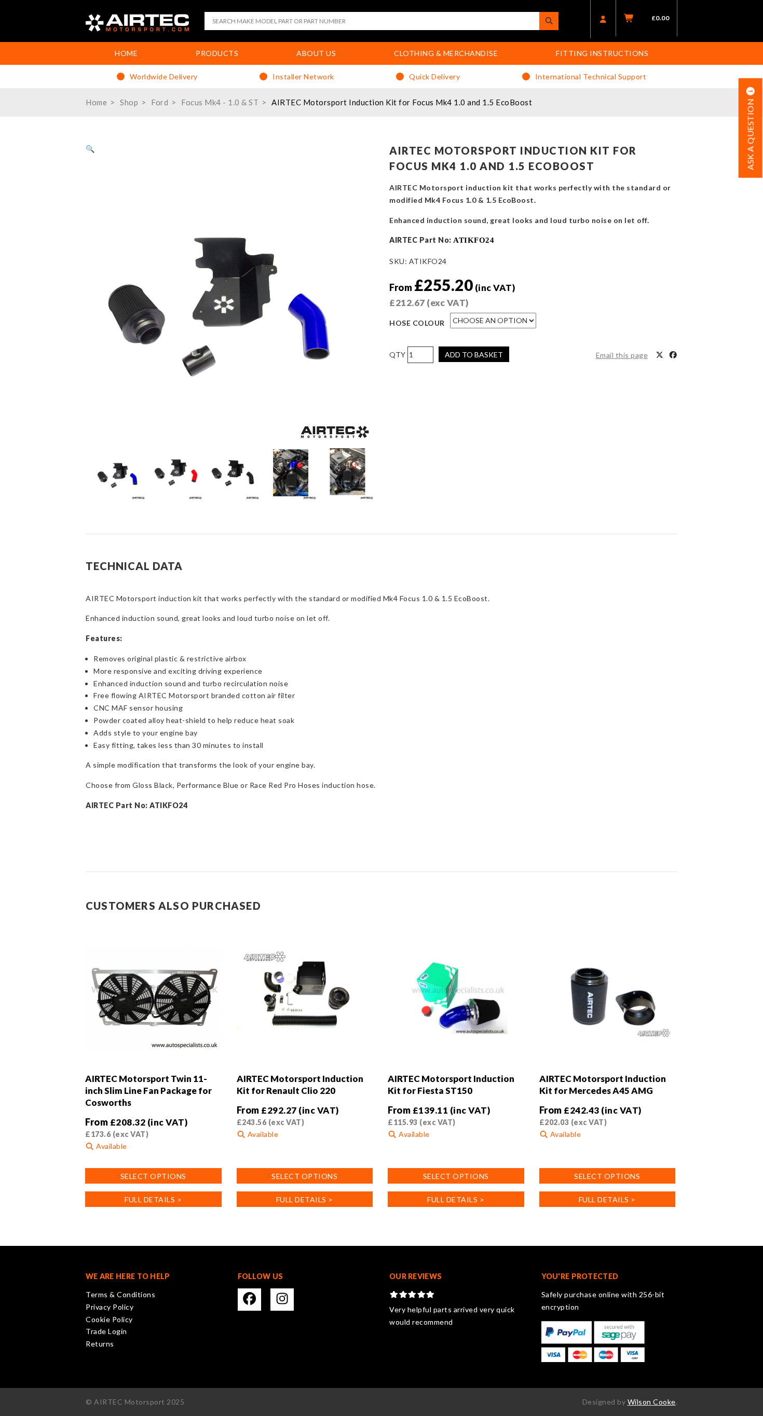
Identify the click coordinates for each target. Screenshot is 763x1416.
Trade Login (106, 1331)
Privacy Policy (109, 1306)
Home (126, 53)
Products (217, 53)
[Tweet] (659, 355)
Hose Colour (417, 322)
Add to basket (474, 354)
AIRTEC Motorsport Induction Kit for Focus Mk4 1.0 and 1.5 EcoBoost (401, 102)
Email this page (622, 355)
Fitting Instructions (602, 53)
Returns (100, 1343)
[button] (90, 148)
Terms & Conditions (120, 1294)
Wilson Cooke (652, 1401)
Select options (153, 1176)
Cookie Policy (109, 1319)
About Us (316, 53)
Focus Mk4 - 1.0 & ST (219, 102)
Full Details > (153, 1199)
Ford (159, 102)
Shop (129, 102)
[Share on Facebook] (673, 355)
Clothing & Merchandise (446, 53)
